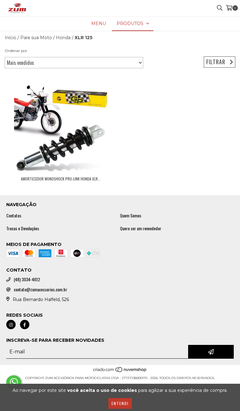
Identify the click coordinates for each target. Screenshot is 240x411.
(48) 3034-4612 (27, 279)
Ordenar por (16, 50)
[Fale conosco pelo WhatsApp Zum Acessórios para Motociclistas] (13, 382)
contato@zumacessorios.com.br (40, 289)
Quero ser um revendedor (140, 228)
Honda (63, 37)
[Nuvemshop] (120, 372)
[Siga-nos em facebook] (24, 324)
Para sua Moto (36, 37)
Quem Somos (130, 215)
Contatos (13, 215)
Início (10, 37)
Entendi (120, 403)
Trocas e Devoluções (22, 228)
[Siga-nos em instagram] (11, 324)
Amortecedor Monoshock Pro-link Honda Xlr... (61, 178)
